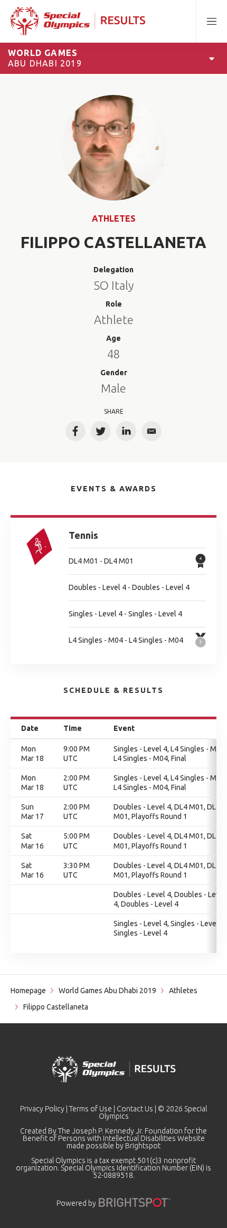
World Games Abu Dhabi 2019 (107, 990)
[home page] (78, 21)
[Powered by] (135, 1202)
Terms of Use (90, 1109)
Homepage (28, 990)
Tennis (83, 535)
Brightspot (142, 1145)
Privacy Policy (42, 1109)
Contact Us (135, 1109)
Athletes (114, 218)
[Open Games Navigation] (212, 58)
